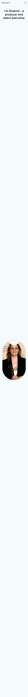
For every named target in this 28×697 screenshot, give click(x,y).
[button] (24, 3)
